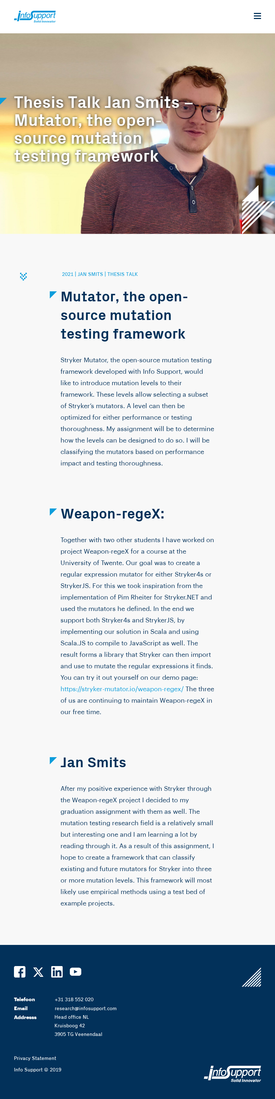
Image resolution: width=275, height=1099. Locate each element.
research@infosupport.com (86, 1009)
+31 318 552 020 (74, 1000)
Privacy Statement (35, 1058)
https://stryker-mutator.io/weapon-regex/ (122, 689)
